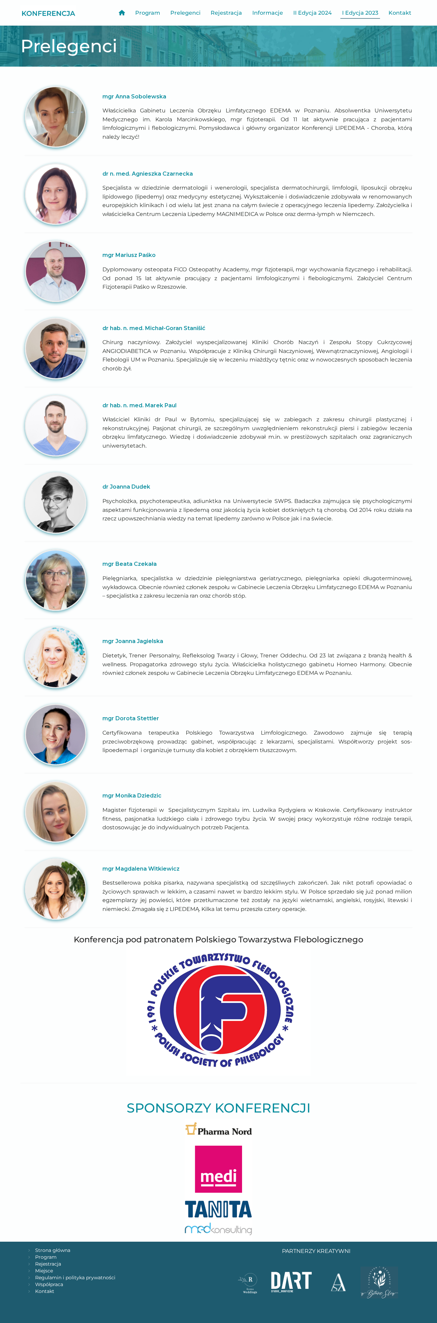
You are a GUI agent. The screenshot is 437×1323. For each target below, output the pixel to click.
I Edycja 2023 (360, 13)
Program (147, 13)
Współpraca (49, 1284)
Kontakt (400, 13)
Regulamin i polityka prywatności (75, 1277)
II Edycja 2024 (312, 13)
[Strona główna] (50, 13)
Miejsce (44, 1271)
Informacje (267, 13)
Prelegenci (185, 13)
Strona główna (52, 1250)
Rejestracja (226, 13)
